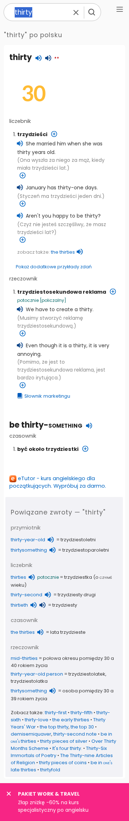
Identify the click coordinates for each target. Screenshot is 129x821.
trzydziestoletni (78, 539)
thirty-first (56, 712)
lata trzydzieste (68, 632)
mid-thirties (24, 658)
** (56, 58)
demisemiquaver (31, 734)
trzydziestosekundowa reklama (61, 291)
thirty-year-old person (37, 674)
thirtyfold (50, 769)
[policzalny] (53, 300)
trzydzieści (32, 134)
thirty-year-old (28, 539)
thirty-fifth (81, 712)
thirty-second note (75, 734)
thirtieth (19, 605)
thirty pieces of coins (63, 762)
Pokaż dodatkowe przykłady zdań (54, 267)
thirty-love (36, 719)
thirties (18, 577)
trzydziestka (78, 577)
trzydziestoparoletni (85, 550)
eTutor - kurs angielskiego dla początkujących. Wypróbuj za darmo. (57, 482)
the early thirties (70, 719)
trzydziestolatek (86, 674)
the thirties (63, 252)
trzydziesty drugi (77, 594)
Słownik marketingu (47, 396)
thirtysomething (29, 550)
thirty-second (26, 594)
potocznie (28, 300)
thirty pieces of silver (63, 741)
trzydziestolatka (29, 681)
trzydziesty (64, 605)
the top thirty (54, 726)
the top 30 (82, 726)
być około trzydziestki (47, 449)
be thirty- (45, 425)
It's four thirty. (67, 748)
